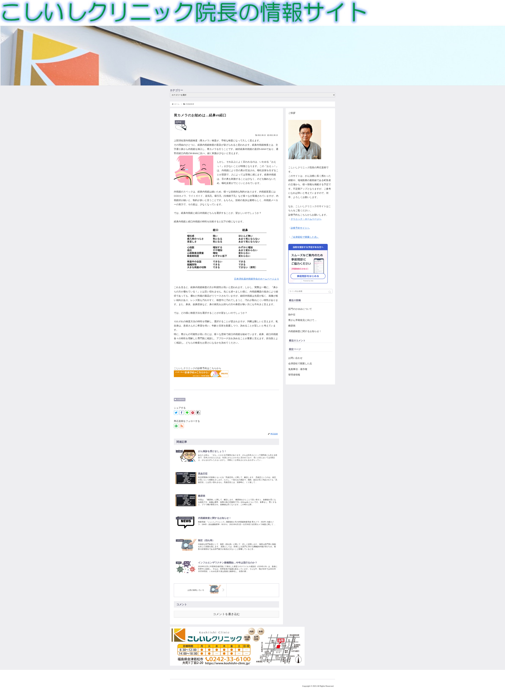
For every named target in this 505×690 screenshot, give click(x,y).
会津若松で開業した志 (300, 363)
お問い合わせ (295, 358)
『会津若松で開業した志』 (305, 237)
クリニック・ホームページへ (306, 219)
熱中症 (291, 314)
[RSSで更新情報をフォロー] (181, 426)
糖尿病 (291, 325)
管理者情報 (294, 374)
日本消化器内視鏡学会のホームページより (256, 279)
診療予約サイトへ (300, 228)
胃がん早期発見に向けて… (302, 320)
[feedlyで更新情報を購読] (176, 426)
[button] (329, 292)
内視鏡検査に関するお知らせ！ (304, 331)
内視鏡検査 (181, 399)
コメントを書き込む (226, 614)
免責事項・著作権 (297, 369)
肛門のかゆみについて (300, 309)
